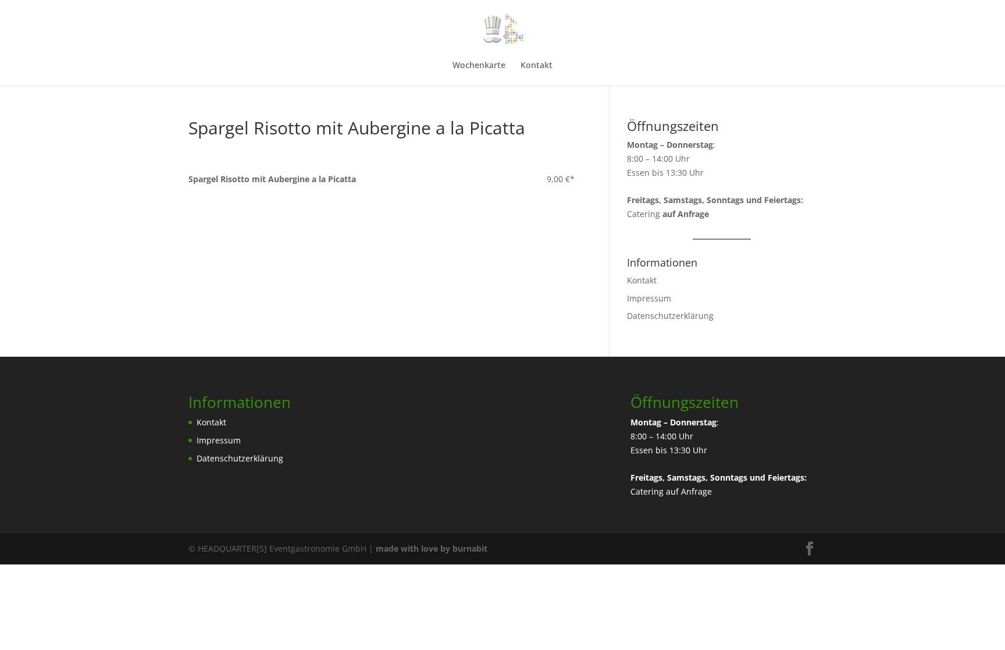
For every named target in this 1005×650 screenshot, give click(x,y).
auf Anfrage (689, 491)
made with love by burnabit (431, 548)
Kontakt (537, 65)
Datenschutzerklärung (670, 315)
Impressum (649, 298)
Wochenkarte (478, 65)
